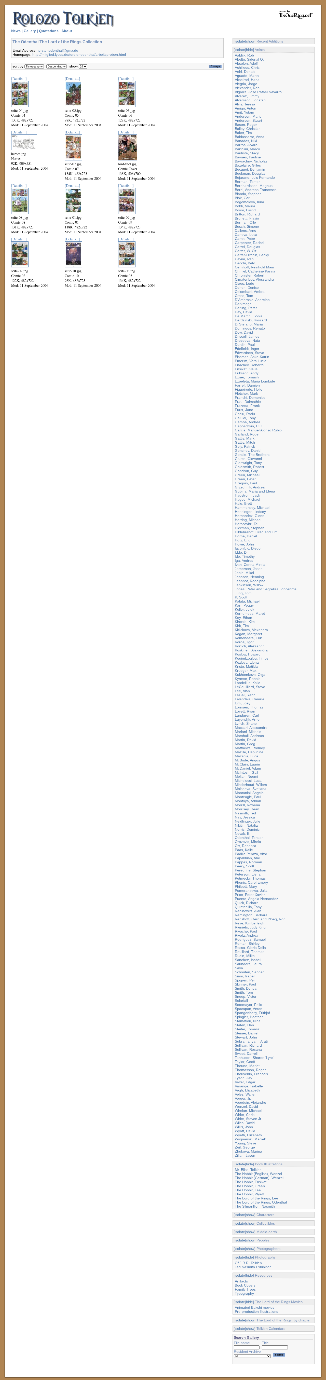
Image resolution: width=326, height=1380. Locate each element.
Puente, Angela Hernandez (256, 899)
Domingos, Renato (250, 328)
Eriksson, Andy (247, 373)
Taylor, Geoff (245, 1062)
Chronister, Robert (249, 275)
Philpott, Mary (246, 886)
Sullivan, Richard (248, 1045)
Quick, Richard (247, 903)
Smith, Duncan (247, 988)
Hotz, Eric (242, 540)
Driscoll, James (247, 336)
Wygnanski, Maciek (250, 1139)
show (250, 41)
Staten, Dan (244, 1025)
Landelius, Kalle (247, 683)
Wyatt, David (245, 1131)
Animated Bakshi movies (254, 1307)
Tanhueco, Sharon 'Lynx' (254, 1058)
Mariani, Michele (248, 732)
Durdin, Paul (245, 345)
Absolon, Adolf (246, 63)
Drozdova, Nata (247, 340)
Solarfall (241, 1001)
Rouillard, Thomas (249, 952)
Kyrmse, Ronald (248, 679)
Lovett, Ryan (245, 711)
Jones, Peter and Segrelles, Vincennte (265, 589)
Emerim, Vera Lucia (250, 361)
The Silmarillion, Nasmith (255, 1206)
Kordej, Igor (244, 642)
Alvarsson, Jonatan (250, 100)
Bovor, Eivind (245, 210)
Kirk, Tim (242, 626)
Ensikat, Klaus (246, 369)
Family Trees (245, 1289)
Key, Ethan (243, 618)
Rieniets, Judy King (250, 927)
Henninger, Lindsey (250, 512)
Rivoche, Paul (246, 931)
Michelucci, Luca (248, 780)
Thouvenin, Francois (251, 1074)
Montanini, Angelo (249, 793)
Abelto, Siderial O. (249, 59)
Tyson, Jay (243, 1078)
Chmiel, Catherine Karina (255, 271)
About (66, 31)
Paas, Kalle (244, 850)
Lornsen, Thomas (249, 707)
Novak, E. (242, 833)
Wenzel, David (246, 1106)
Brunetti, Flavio (247, 218)
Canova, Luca (246, 235)
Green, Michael (247, 475)
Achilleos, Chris (247, 67)
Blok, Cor (242, 198)
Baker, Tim (243, 133)
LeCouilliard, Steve (250, 687)
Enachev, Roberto (249, 365)
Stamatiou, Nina (248, 1021)
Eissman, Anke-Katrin (252, 357)
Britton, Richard (247, 214)
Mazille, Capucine (249, 752)
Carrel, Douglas (247, 247)
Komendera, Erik (248, 638)
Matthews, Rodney (250, 748)
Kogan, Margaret (248, 634)
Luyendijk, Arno (247, 719)
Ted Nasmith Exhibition (253, 1267)
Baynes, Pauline (248, 157)
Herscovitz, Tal (246, 524)
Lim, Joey (242, 703)
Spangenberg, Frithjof (252, 1013)
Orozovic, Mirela (248, 842)
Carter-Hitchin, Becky (252, 255)
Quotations (49, 31)
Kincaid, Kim (245, 622)
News (16, 31)
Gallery (30, 31)
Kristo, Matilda (246, 666)
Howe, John (244, 544)
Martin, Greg (245, 744)
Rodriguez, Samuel (250, 939)
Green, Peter (245, 479)
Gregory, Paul (246, 483)
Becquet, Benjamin (250, 169)
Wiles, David (245, 1123)
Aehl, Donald (245, 72)
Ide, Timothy (245, 556)
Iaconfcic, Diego (248, 548)
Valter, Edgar (245, 1082)
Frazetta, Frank (247, 406)
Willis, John (244, 1127)
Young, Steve (245, 1143)
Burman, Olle (245, 222)
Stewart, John (246, 1037)
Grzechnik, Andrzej (250, 487)
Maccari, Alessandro (251, 728)
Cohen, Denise (247, 287)
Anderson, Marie (248, 116)
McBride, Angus (247, 760)
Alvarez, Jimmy (247, 96)
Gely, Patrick (245, 446)
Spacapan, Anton (248, 1009)
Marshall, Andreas (249, 736)
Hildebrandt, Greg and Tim (256, 532)
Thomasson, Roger (250, 1070)
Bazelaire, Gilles (248, 165)
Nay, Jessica (245, 817)
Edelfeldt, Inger (247, 349)
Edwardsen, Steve (249, 353)
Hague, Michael (247, 499)
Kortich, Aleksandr (249, 646)
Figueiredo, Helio (248, 389)
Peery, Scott (244, 866)
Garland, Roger (247, 434)
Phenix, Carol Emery (251, 882)
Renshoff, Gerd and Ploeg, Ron (260, 919)
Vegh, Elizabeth (247, 1090)
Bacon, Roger (246, 124)
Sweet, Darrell (246, 1053)
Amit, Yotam (244, 112)
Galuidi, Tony (245, 418)
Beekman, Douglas (250, 173)
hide (249, 50)
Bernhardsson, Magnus (254, 186)
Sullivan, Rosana (248, 1049)
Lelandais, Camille (249, 699)
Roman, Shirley (247, 943)
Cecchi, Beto (245, 263)
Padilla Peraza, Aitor (251, 854)
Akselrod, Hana (247, 80)
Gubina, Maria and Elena (255, 491)
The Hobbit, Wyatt (249, 1194)
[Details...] (19, 78)
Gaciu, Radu (245, 414)
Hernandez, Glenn (249, 516)
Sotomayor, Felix (248, 1005)
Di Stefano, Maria (249, 324)
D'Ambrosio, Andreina (252, 300)
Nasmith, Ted (245, 813)
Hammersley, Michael (252, 507)
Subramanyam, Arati (251, 1041)
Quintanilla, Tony (248, 907)
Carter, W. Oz (245, 251)
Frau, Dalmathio (248, 402)
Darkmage (243, 304)
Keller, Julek (244, 609)
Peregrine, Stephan (250, 870)
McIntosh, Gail (246, 772)
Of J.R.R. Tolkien (248, 1263)
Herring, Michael (248, 520)
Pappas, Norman (248, 862)
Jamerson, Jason (249, 569)
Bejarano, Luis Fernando (255, 177)
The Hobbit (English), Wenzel (258, 1174)
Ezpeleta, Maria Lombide (255, 381)
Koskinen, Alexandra (251, 650)
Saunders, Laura (248, 964)
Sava (239, 968)
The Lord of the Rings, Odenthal (261, 1202)
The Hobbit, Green (250, 1186)
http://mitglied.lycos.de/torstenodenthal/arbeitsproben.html (79, 54)
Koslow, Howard (248, 654)
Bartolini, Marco (247, 149)
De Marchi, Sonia (249, 316)
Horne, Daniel (246, 536)
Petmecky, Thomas (250, 878)
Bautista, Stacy (247, 153)
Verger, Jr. (243, 1098)
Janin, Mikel (244, 573)
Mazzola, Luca (246, 756)
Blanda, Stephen (248, 194)
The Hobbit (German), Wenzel (259, 1178)
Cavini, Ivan (244, 259)
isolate (240, 41)
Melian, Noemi (246, 776)
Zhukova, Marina (248, 1151)
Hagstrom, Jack (247, 495)
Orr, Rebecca (245, 846)
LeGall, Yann (245, 695)
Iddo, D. (241, 552)
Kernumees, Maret (250, 613)
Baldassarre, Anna (249, 137)
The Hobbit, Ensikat (250, 1182)
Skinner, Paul (245, 984)
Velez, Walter (245, 1094)
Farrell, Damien (247, 385)
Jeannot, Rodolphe (250, 581)
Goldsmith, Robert (249, 467)
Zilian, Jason (245, 1155)
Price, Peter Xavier (250, 895)
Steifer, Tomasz (247, 1029)
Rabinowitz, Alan (248, 911)
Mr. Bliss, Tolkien (248, 1170)
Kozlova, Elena (247, 662)
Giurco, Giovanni (248, 459)
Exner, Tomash (247, 377)
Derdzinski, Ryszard (251, 320)
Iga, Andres (244, 560)
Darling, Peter (246, 308)
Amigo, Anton (245, 108)
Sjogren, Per (245, 980)
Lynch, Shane (246, 723)
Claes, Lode (244, 283)
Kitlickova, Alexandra (251, 630)
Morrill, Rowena (247, 805)
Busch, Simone (247, 226)
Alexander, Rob (247, 88)
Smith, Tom (244, 992)
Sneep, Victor (245, 996)
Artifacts (241, 1281)
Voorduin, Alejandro (250, 1102)
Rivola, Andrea (246, 935)
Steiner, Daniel (246, 1033)
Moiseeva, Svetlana (250, 789)
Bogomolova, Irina (249, 202)
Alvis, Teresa (245, 104)
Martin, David (245, 740)
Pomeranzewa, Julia (251, 891)
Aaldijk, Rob (244, 55)
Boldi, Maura (245, 206)
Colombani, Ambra (250, 292)
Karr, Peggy (244, 605)
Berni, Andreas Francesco (256, 190)
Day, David (243, 312)
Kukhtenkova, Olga (250, 675)
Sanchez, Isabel (248, 960)
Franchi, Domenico (250, 397)
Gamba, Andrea (247, 422)
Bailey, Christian (248, 129)
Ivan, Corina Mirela (250, 565)
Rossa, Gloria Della (250, 948)
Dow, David (244, 332)
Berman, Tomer (247, 182)
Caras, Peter (245, 239)
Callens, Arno (245, 230)
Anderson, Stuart (248, 120)
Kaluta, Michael (247, 601)
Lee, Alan (242, 691)
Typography (244, 1293)
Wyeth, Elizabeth (248, 1135)
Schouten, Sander (249, 972)
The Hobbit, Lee (248, 1190)
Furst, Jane (244, 410)
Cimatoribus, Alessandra (254, 279)
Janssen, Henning (249, 577)
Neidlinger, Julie (247, 821)
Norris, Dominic (247, 829)
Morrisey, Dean (247, 809)
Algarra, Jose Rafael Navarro (258, 92)
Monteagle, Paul (248, 797)
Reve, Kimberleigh (249, 923)
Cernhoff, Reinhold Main (254, 267)
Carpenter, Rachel (249, 243)
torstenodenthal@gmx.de (57, 50)
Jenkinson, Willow (249, 585)
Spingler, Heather (249, 1017)
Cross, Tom (244, 296)
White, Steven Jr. (248, 1119)
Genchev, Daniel (248, 450)
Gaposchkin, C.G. (249, 426)
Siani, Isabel (244, 976)
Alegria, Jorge (246, 84)
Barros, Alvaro (246, 145)
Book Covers (245, 1285)
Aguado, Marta (247, 76)
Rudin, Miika (245, 956)
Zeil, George (245, 1147)
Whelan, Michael (248, 1111)
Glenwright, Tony (248, 463)
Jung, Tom (243, 593)
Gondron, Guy (246, 471)
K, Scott (241, 597)
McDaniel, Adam (248, 768)
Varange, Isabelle (249, 1086)
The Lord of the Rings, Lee (256, 1198)
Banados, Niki (246, 141)
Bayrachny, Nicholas (251, 161)
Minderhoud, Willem (251, 785)
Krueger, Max (245, 670)
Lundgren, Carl (247, 715)
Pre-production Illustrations (256, 1311)
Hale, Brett (243, 503)
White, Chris (244, 1115)
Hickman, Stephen (249, 528)
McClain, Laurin (247, 764)
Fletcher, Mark (246, 393)
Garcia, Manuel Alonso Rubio (258, 430)
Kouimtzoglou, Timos (251, 658)
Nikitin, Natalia (246, 825)
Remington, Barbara (251, 915)
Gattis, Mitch (245, 442)
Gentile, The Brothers (252, 455)
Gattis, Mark (244, 438)
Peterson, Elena (248, 874)
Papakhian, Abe (247, 858)
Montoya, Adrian (248, 801)
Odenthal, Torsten (249, 838)
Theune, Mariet (247, 1066)
